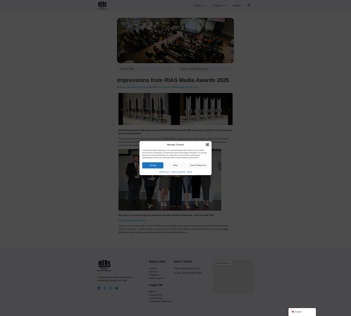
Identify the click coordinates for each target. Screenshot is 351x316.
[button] (207, 144)
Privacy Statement (178, 172)
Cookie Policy (164, 172)
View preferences (198, 165)
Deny (175, 165)
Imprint (189, 172)
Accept (153, 165)
